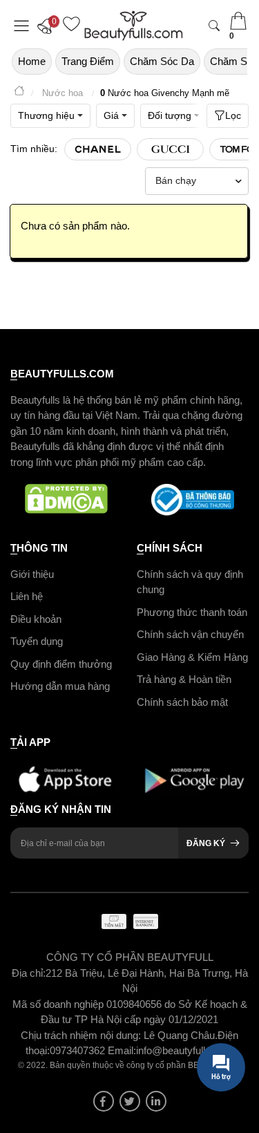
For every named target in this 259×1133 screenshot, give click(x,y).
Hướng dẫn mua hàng (60, 686)
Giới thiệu (32, 574)
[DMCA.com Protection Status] (66, 500)
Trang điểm (87, 61)
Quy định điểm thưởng (61, 664)
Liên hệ (26, 596)
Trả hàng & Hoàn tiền (184, 679)
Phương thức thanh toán (192, 612)
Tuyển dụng (36, 641)
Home (32, 61)
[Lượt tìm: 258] (97, 149)
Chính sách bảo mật (182, 702)
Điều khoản (35, 619)
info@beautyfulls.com (184, 1050)
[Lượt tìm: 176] (170, 149)
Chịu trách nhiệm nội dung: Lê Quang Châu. (119, 1035)
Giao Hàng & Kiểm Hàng (192, 657)
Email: (122, 1050)
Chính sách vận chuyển (190, 634)
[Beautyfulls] (19, 93)
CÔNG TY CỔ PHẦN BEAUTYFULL (129, 957)
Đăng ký (205, 843)
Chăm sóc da (162, 61)
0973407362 (79, 1050)
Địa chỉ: (29, 973)
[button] (48, 25)
